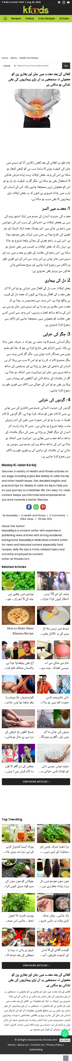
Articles (64, 18)
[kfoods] (36, 10)
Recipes (16, 18)
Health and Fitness (35, 515)
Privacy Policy (54, 1045)
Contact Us (37, 1045)
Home (11, 1045)
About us (23, 1045)
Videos (29, 18)
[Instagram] (63, 2)
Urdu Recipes (46, 18)
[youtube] (68, 2)
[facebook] (59, 2)
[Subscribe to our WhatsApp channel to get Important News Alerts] (65, 1033)
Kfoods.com (50, 1039)
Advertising (36, 1049)
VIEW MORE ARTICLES (35, 781)
